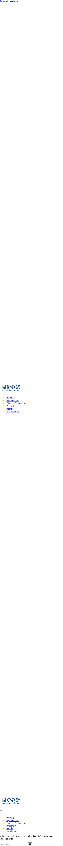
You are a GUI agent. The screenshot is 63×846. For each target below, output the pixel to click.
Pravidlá (10, 397)
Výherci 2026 (12, 400)
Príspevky (11, 406)
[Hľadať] (30, 844)
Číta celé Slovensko (15, 403)
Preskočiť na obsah (9, 1)
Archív (9, 409)
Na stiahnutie (12, 411)
